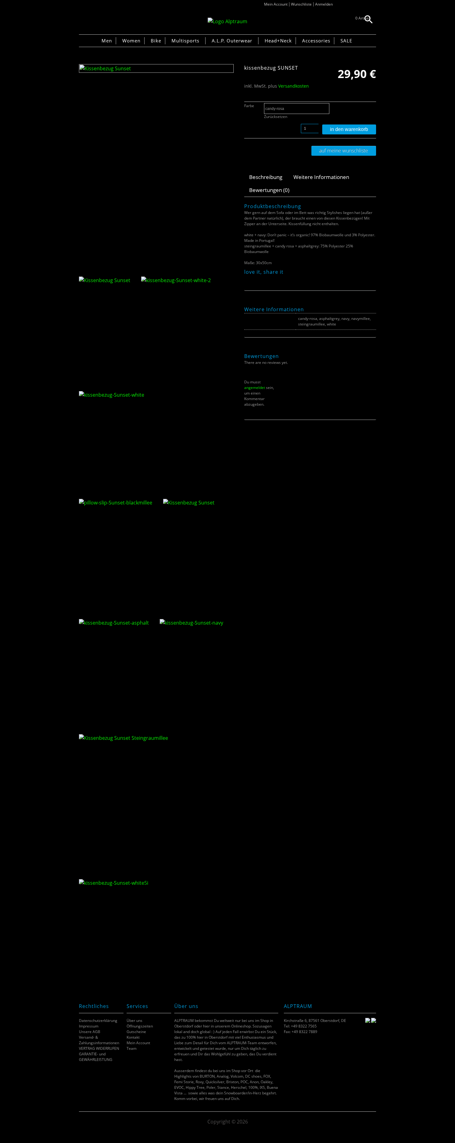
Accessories (316, 40)
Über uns (134, 1020)
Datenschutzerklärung (98, 1020)
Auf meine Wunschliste (343, 150)
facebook (247, 279)
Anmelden (324, 4)
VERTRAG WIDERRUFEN (99, 1048)
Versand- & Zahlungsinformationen (99, 1040)
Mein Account (276, 4)
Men (107, 40)
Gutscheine (136, 1031)
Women (131, 40)
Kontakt (133, 1037)
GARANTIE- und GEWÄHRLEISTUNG (95, 1056)
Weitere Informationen (321, 177)
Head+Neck (278, 40)
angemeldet (254, 387)
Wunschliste (301, 4)
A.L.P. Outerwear (232, 40)
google (270, 279)
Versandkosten (293, 86)
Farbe (249, 105)
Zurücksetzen (275, 116)
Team (131, 1048)
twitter (255, 279)
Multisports (185, 40)
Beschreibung (265, 177)
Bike (156, 40)
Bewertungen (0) (269, 190)
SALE (346, 40)
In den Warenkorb (349, 129)
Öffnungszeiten (140, 1026)
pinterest (263, 279)
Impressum (88, 1026)
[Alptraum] (227, 21)
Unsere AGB (89, 1031)
